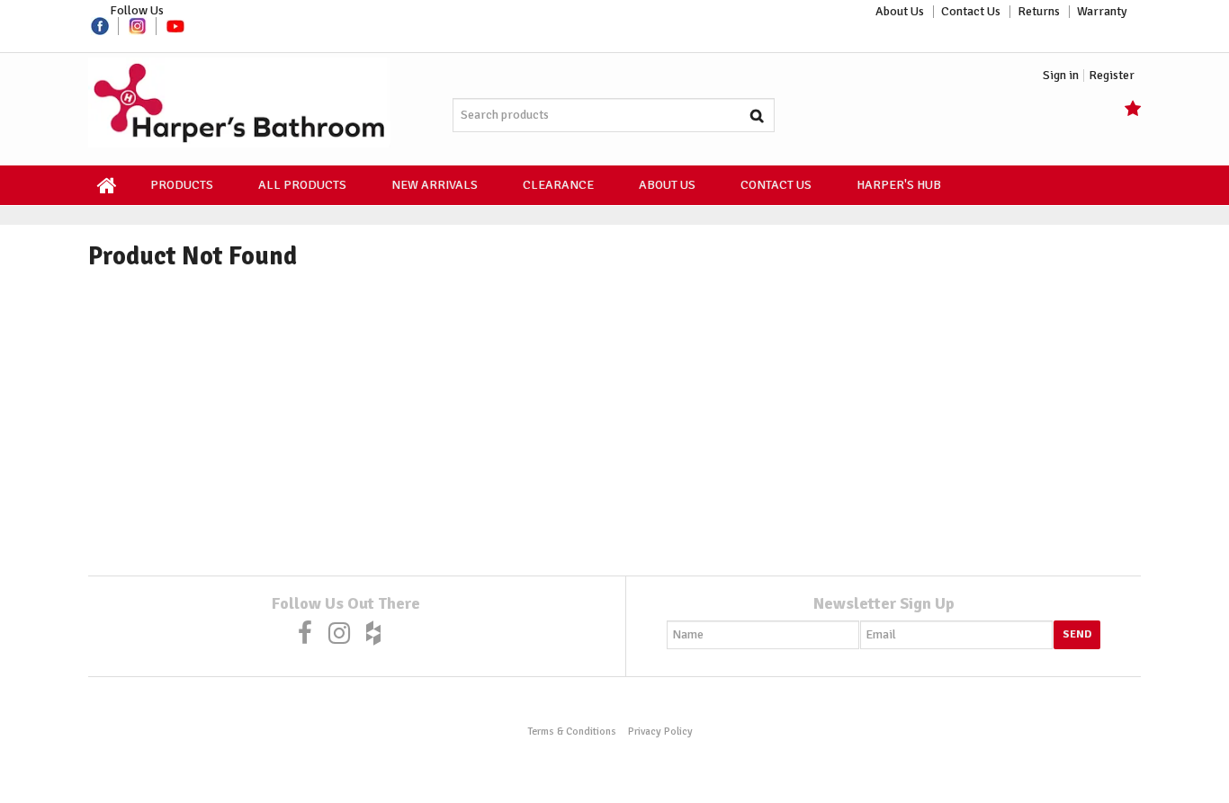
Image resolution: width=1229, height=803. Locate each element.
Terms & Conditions (571, 731)
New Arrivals (434, 184)
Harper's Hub (899, 184)
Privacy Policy (660, 731)
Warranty (1102, 11)
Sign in (1061, 75)
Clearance (558, 184)
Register (1112, 75)
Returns (1039, 11)
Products (181, 184)
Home (108, 185)
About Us (899, 11)
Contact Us (970, 11)
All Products (302, 184)
